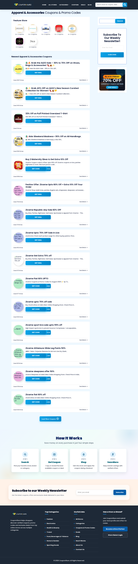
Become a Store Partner (115, 529)
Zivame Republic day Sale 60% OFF (43, 209)
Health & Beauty (53, 528)
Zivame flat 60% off (36, 394)
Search (120, 21)
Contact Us (80, 549)
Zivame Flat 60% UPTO (37, 278)
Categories (63, 5)
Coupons (75, 5)
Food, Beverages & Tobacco (57, 536)
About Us (79, 545)
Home (44, 5)
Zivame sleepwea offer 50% (40, 371)
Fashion (50, 519)
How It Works (81, 541)
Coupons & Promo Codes (85, 528)
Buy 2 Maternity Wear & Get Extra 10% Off (47, 159)
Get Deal (38, 73)
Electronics (51, 523)
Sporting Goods (53, 545)
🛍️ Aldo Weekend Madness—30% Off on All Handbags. (53, 136)
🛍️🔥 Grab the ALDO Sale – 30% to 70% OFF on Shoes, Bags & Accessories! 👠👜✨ (53, 64)
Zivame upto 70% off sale (39, 301)
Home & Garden (53, 541)
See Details (82, 80)
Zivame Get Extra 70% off (39, 255)
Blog (90, 5)
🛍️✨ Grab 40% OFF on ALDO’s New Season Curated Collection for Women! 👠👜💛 (52, 89)
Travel (49, 532)
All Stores (53, 5)
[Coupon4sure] (22, 4)
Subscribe (112, 54)
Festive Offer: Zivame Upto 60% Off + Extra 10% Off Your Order (54, 185)
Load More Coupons (49, 419)
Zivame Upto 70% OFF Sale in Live (42, 232)
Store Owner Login (115, 535)
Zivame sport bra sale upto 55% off (44, 325)
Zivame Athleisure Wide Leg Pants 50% (46, 348)
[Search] (125, 5)
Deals (83, 5)
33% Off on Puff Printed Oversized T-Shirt (47, 113)
